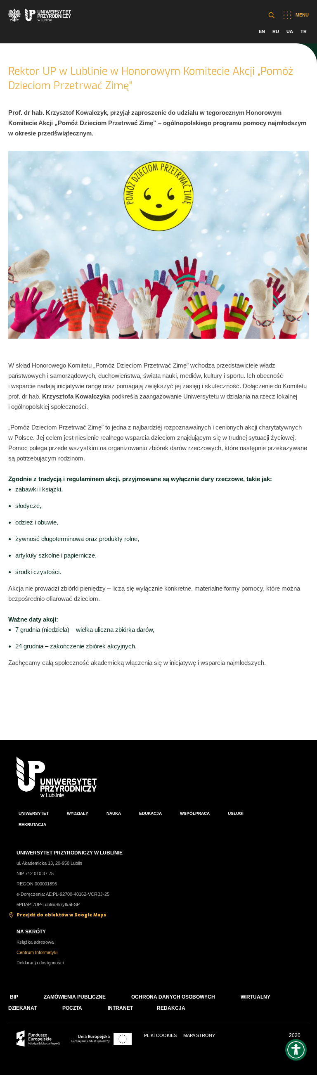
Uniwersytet (34, 813)
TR (303, 31)
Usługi (236, 813)
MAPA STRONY (199, 1035)
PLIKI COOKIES (160, 1035)
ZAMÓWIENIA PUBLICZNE (75, 997)
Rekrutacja (32, 824)
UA (289, 31)
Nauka (113, 813)
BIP (14, 997)
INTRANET (120, 1008)
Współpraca (195, 813)
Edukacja (150, 813)
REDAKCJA (171, 1008)
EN (262, 31)
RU (275, 31)
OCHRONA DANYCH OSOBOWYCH (173, 997)
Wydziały (77, 813)
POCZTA (72, 1008)
